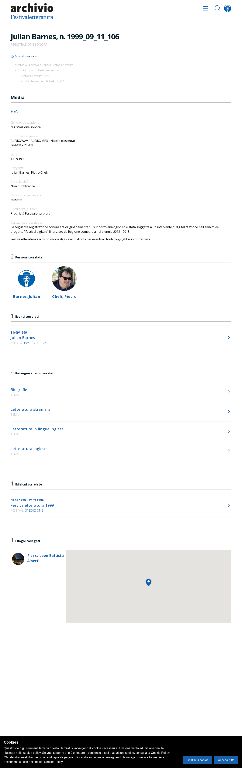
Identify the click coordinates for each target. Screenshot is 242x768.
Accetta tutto (226, 760)
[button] (148, 582)
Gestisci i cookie (198, 760)
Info (15, 111)
